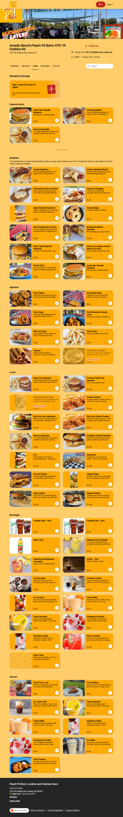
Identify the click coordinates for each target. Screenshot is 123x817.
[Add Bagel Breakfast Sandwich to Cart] (57, 218)
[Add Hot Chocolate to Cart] (57, 589)
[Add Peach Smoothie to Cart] (57, 627)
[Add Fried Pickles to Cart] (57, 303)
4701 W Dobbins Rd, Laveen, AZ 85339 (26, 791)
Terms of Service (37, 810)
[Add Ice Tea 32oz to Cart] (57, 608)
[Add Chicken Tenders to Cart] (110, 408)
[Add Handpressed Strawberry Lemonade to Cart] (57, 569)
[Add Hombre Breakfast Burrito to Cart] (110, 180)
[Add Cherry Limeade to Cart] (110, 646)
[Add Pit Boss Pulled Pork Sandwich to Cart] (110, 388)
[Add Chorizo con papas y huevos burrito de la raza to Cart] (110, 257)
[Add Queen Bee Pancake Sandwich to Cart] (57, 120)
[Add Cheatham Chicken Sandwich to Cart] (110, 446)
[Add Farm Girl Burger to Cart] (57, 484)
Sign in (110, 4)
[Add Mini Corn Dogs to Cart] (57, 342)
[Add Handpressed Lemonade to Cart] (110, 550)
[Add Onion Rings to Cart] (57, 322)
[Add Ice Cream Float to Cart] (57, 712)
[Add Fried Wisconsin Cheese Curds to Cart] (110, 322)
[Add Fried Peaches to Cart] (57, 770)
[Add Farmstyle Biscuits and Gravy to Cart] (57, 199)
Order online (15, 801)
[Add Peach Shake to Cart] (110, 608)
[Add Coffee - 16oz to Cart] (110, 569)
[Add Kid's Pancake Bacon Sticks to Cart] (57, 237)
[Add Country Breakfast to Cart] (110, 120)
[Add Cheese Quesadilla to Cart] (57, 140)
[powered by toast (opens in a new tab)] (19, 810)
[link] (15, 66)
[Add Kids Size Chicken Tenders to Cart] (110, 427)
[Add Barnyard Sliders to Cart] (110, 504)
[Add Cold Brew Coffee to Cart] (110, 589)
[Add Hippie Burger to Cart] (57, 504)
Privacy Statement (55, 810)
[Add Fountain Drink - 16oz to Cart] (57, 531)
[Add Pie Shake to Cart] (110, 750)
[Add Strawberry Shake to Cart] (57, 646)
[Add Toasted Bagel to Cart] (110, 218)
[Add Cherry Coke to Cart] (57, 665)
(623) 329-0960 (16, 788)
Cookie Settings (73, 810)
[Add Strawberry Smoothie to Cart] (110, 627)
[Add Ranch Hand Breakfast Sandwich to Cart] (57, 257)
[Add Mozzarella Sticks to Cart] (110, 303)
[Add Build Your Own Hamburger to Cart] (57, 427)
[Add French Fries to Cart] (110, 342)
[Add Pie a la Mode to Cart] (110, 693)
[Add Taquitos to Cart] (57, 361)
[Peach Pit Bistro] (13, 4)
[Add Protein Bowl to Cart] (57, 276)
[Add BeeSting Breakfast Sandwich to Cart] (110, 237)
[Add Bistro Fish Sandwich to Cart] (57, 388)
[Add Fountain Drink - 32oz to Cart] (110, 531)
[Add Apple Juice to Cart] (57, 550)
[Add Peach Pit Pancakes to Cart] (110, 199)
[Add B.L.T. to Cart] (57, 465)
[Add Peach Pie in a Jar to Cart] (57, 693)
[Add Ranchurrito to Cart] (110, 465)
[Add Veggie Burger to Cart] (110, 484)
